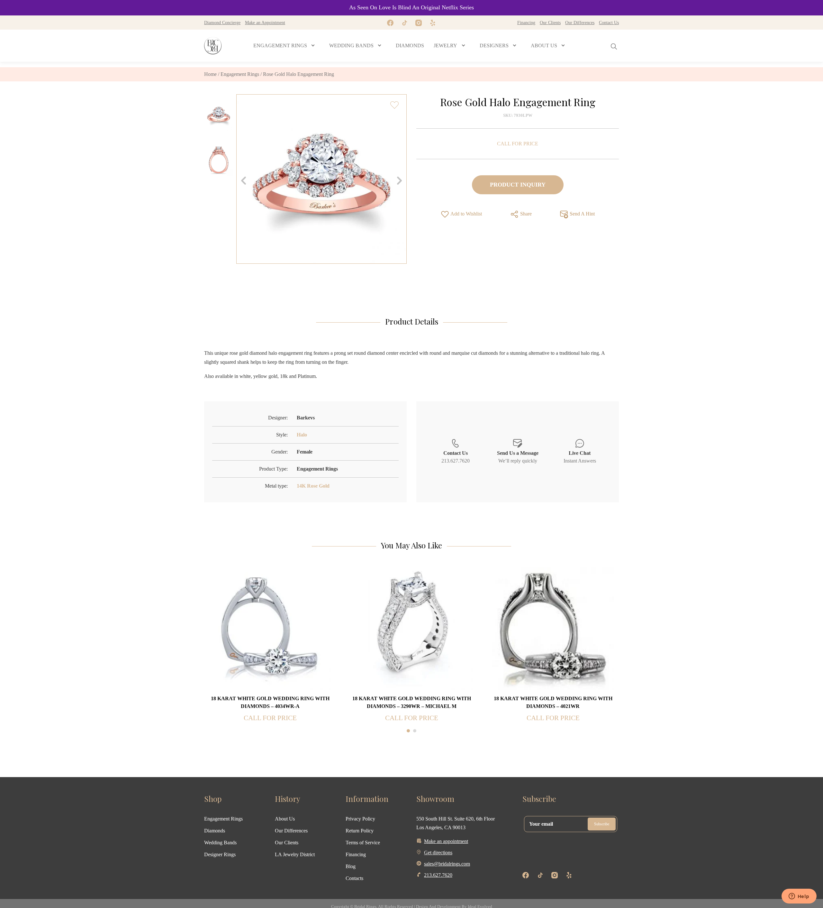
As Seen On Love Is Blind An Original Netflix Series (411, 7)
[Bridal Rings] (213, 46)
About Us (285, 818)
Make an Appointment (265, 22)
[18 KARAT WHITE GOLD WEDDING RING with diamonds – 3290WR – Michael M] (411, 628)
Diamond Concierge (222, 22)
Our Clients (550, 22)
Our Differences (579, 22)
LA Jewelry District (295, 854)
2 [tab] (414, 730)
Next (399, 181)
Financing (526, 22)
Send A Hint (581, 213)
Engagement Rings (240, 74)
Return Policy (360, 830)
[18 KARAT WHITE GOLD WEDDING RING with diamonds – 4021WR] (553, 628)
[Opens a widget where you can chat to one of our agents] (799, 897)
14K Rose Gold (313, 486)
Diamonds (214, 830)
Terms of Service (363, 842)
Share (525, 213)
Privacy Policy (360, 818)
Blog (351, 866)
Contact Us (609, 22)
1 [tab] (408, 730)
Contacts (354, 878)
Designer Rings (220, 854)
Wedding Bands (220, 842)
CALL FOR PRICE (517, 143)
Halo (302, 434)
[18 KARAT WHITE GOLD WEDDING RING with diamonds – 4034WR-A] (270, 628)
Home (210, 74)
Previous (243, 181)
